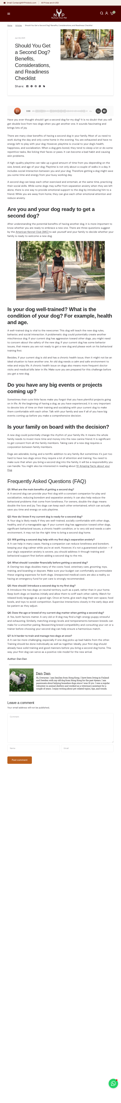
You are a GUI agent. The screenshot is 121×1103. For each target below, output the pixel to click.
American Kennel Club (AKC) (32, 231)
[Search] (101, 13)
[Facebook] (27, 86)
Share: (19, 86)
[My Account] (106, 13)
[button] (113, 1083)
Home (9, 25)
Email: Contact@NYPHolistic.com (21, 2)
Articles (18, 25)
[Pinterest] (35, 86)
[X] (31, 86)
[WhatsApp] (40, 86)
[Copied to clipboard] (44, 86)
